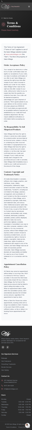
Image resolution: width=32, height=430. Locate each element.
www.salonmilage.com (13, 54)
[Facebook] (7, 347)
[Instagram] (3, 347)
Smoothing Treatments (8, 364)
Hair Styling (5, 370)
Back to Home (8, 18)
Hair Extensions (6, 361)
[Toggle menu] (29, 6)
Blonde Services (6, 367)
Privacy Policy (22, 427)
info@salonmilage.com (11, 389)
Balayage (4, 358)
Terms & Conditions (11, 427)
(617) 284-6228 (9, 385)
